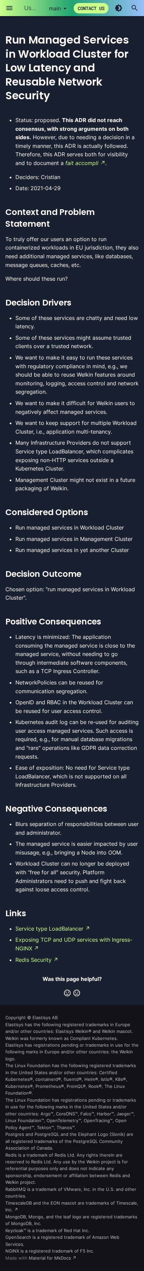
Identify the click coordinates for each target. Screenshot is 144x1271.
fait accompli (81, 163)
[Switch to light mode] (118, 8)
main (55, 8)
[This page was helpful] (67, 993)
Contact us (91, 8)
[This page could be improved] (77, 993)
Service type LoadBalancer (49, 928)
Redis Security (33, 959)
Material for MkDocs (50, 1258)
